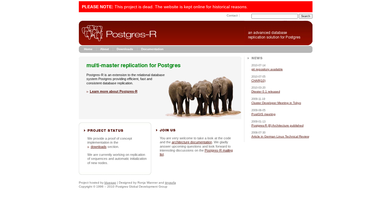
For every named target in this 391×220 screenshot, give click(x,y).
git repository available (267, 69)
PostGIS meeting (263, 114)
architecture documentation (192, 142)
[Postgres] (117, 44)
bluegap (110, 182)
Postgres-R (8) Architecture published (277, 125)
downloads (99, 146)
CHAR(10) (258, 80)
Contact (232, 15)
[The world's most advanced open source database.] (278, 44)
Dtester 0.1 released (265, 91)
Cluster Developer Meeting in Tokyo (276, 103)
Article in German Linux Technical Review (280, 136)
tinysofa (170, 182)
